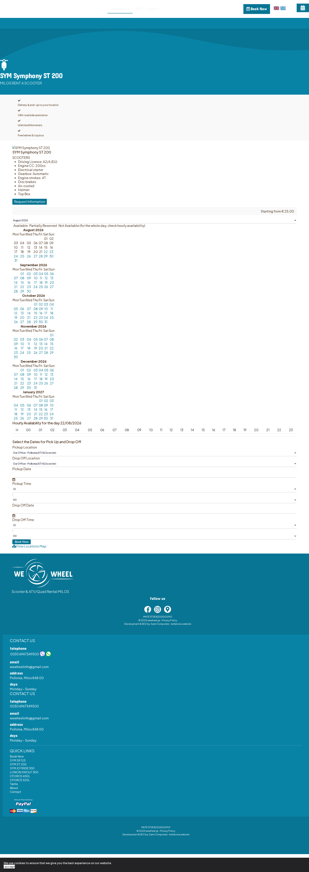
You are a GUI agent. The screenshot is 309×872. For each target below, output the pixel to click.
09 (29, 278)
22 (46, 252)
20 (52, 282)
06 (52, 274)
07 (16, 278)
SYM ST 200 (18, 764)
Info (170, 9)
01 (22, 274)
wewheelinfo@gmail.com (29, 667)
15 (22, 282)
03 (35, 274)
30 (51, 256)
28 (41, 256)
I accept (9, 866)
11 (41, 278)
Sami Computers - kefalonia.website (171, 623)
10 (35, 278)
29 (46, 256)
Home (98, 9)
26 (29, 256)
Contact (207, 9)
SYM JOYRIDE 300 (22, 768)
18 (41, 282)
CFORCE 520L (20, 780)
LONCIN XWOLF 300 (24, 772)
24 (16, 256)
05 (46, 274)
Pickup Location (24, 447)
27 (35, 256)
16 (28, 282)
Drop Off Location (26, 458)
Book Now (258, 9)
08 (22, 278)
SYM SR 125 (18, 760)
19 (46, 282)
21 (15, 287)
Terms (14, 784)
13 (51, 278)
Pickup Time (21, 484)
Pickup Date (21, 469)
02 (29, 274)
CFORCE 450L (20, 776)
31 (15, 260)
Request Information (29, 201)
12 (46, 278)
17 (35, 282)
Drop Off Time (23, 520)
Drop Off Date (23, 505)
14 (16, 282)
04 (41, 274)
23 (51, 252)
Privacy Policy (169, 620)
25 (22, 256)
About (186, 9)
